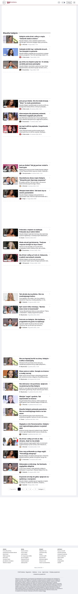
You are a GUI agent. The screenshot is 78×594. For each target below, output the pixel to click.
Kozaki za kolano (24, 550)
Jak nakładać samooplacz (8, 561)
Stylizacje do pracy (25, 559)
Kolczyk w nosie (42, 561)
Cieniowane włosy (43, 552)
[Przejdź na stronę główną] (4, 3)
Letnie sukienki (24, 554)
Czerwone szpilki (42, 556)
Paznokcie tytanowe (62, 552)
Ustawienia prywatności (39, 574)
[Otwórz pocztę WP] (59, 2)
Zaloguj (69, 2)
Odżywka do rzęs (42, 550)
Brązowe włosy (42, 557)
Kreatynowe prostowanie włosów (10, 552)
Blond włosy (5, 557)
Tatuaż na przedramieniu (44, 562)
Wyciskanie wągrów (43, 559)
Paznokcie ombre (6, 559)
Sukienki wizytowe (25, 561)
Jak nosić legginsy (24, 557)
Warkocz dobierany (62, 556)
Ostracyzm (60, 559)
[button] (63, 2)
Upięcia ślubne (61, 557)
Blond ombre (5, 554)
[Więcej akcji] (50, 36)
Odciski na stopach (7, 562)
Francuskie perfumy (7, 550)
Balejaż (40, 554)
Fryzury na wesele (61, 550)
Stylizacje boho (24, 562)
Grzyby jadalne (61, 561)
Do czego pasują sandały (26, 556)
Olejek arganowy (6, 556)
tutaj (45, 591)
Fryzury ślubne (24, 552)
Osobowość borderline (62, 554)
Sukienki (59, 562)
